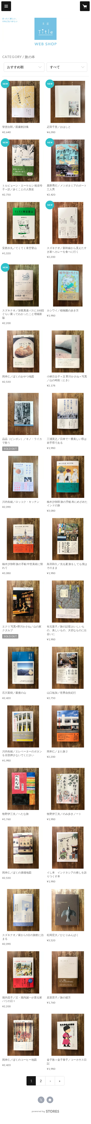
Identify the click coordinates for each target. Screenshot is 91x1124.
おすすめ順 (15, 67)
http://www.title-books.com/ (50, 1100)
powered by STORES (46, 1112)
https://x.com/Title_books (41, 1100)
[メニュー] (6, 6)
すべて (55, 67)
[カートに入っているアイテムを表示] (85, 6)
